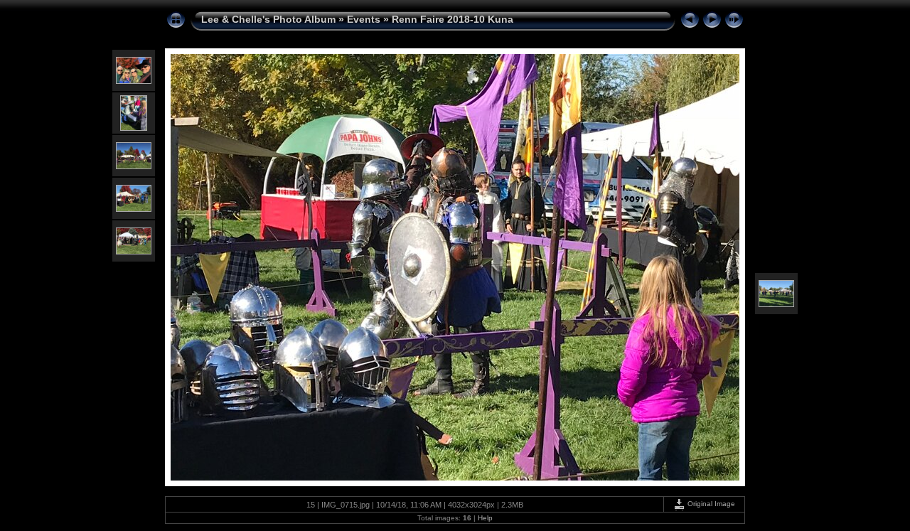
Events (363, 19)
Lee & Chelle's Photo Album (268, 19)
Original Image (710, 504)
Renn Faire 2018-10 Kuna (452, 19)
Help (485, 518)
